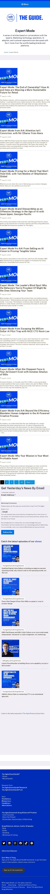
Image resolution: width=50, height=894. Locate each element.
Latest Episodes (8, 815)
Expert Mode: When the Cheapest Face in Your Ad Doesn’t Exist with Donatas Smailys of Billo (24, 372)
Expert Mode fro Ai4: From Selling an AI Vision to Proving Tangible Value (22, 250)
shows (38, 541)
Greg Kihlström (7, 889)
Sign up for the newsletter (13, 870)
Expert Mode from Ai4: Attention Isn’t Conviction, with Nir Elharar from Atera (21, 132)
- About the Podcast (8, 817)
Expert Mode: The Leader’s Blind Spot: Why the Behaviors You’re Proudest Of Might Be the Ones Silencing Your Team (23, 288)
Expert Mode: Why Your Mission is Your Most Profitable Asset (24, 457)
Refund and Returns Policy (27, 885)
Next (28, 482)
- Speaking (5, 833)
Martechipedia (7, 778)
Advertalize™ (7, 805)
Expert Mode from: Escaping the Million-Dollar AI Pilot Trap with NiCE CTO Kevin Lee (24, 330)
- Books (4, 830)
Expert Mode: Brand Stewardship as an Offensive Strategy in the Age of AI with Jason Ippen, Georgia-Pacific (22, 212)
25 (22, 482)
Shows (4, 776)
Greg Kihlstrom (7, 826)
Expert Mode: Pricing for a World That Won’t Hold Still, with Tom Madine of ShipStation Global (24, 174)
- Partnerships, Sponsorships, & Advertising (17, 819)
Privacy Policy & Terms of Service (13, 887)
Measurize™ (6, 801)
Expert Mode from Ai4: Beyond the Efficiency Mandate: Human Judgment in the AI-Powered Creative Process (24, 413)
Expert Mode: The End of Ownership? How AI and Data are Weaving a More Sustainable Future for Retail (24, 90)
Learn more (16, 527)
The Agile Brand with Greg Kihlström (13, 565)
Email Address (8, 495)
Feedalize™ (6, 803)
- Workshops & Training (10, 835)
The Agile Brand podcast (32, 713)
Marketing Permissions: (9, 503)
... (16, 482)
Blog (4, 828)
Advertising (12, 885)
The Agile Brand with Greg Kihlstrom (15, 813)
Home (6, 52)
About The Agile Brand (35, 887)
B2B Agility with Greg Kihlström (12, 660)
